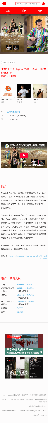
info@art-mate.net (37, 410)
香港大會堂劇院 (13, 111)
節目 (8, 10)
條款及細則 (43, 395)
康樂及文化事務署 (8, 76)
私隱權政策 (34, 395)
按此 (45, 406)
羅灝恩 (35, 99)
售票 (40, 10)
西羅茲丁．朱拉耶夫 (25, 288)
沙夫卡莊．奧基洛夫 (25, 294)
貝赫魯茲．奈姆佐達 (25, 301)
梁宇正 (19, 99)
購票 (24, 10)
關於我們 (17, 395)
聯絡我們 (25, 395)
